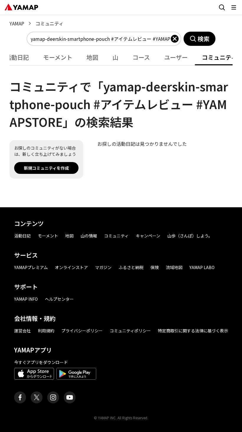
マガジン (103, 267)
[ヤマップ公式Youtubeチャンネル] (70, 397)
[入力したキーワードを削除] (174, 38)
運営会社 (22, 331)
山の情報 (89, 236)
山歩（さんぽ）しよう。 (189, 236)
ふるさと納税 (131, 267)
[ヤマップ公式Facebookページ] (20, 397)
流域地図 (174, 267)
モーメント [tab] (57, 57)
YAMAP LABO (202, 267)
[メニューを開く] (234, 7)
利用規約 (46, 331)
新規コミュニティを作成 (46, 168)
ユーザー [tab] (176, 57)
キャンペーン (148, 236)
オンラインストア (71, 267)
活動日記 (22, 236)
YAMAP (16, 23)
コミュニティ (116, 236)
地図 (69, 236)
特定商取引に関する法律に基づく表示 (193, 331)
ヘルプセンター (59, 299)
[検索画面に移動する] (222, 7)
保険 (155, 267)
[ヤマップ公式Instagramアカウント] (53, 397)
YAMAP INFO (26, 299)
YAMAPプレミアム (31, 267)
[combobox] (100, 38)
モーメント (48, 236)
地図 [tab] (92, 57)
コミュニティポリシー (130, 331)
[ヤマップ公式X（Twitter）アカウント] (36, 397)
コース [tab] (141, 57)
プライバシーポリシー (82, 331)
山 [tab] (115, 57)
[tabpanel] (121, 122)
